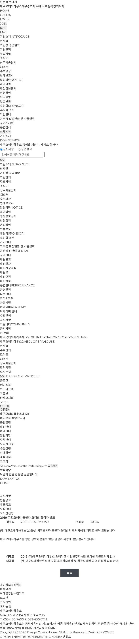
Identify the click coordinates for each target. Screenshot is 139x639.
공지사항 (8, 149)
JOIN (3, 23)
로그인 (4, 598)
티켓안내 (5, 294)
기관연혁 (5, 49)
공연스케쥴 (7, 123)
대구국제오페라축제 (43, 337)
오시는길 (5, 372)
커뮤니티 (15, 324)
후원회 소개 (7, 110)
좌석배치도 (7, 298)
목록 (69, 573)
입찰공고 (5, 500)
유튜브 (4, 393)
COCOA (5, 15)
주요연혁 (5, 350)
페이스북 (5, 385)
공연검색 (5, 127)
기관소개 (15, 36)
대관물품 (5, 281)
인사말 (4, 41)
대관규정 (5, 277)
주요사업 (5, 54)
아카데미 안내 (8, 311)
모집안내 (5, 509)
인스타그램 (7, 389)
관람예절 (5, 302)
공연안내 (17, 285)
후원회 (12, 106)
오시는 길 (6, 606)
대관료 (4, 272)
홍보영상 (5, 71)
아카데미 (13, 307)
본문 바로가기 (8, 2)
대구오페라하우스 (27, 341)
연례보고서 (7, 75)
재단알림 (5, 84)
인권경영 (5, 93)
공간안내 (5, 255)
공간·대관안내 (14, 251)
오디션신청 (7, 444)
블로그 (4, 380)
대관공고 (5, 259)
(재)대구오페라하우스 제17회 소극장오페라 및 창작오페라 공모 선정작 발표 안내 (69, 561)
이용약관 (5, 589)
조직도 (4, 58)
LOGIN (5, 19)
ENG (3, 32)
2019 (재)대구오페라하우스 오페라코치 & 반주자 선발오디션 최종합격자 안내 (68, 556)
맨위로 (67, 636)
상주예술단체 (8, 62)
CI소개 (4, 67)
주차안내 (5, 440)
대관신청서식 (8, 268)
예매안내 (5, 431)
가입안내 (5, 114)
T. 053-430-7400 (12, 619)
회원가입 (5, 602)
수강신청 (5, 315)
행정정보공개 (8, 88)
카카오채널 (7, 398)
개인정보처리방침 (11, 585)
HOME (5, 10)
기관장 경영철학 (10, 45)
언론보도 (5, 101)
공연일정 (5, 289)
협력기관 (5, 367)
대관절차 (5, 264)
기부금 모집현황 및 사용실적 (17, 119)
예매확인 (5, 453)
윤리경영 (5, 97)
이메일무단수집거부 (12, 593)
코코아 (4, 461)
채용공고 (5, 504)
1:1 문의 (4, 333)
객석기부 (5, 457)
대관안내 (5, 427)
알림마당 (11, 80)
